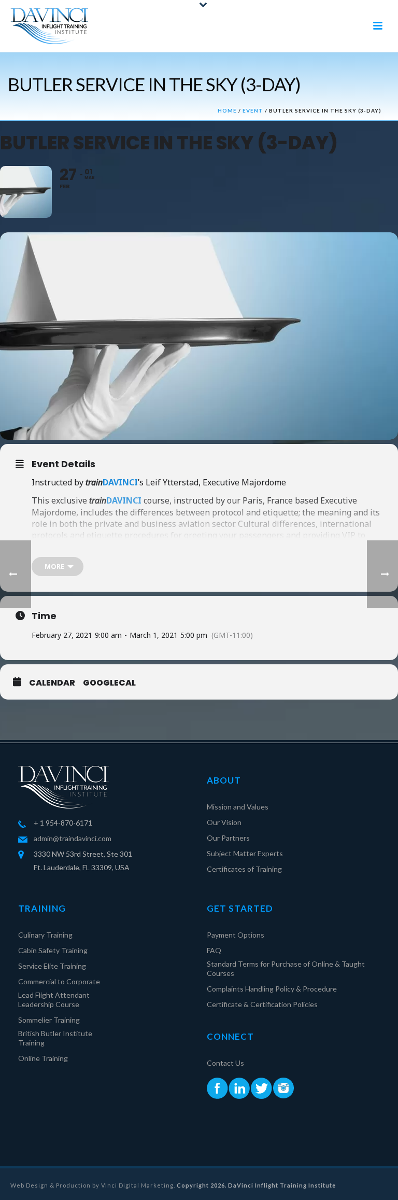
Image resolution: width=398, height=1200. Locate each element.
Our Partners (228, 837)
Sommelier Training (49, 1019)
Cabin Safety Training (53, 950)
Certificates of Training (244, 868)
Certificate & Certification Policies (262, 1004)
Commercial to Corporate (59, 981)
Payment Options (235, 934)
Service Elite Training (52, 965)
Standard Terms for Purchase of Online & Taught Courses (286, 968)
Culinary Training (45, 934)
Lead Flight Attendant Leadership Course (54, 999)
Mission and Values (237, 806)
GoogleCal (109, 683)
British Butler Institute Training (55, 1038)
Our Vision (224, 822)
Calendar (52, 683)
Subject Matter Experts (245, 853)
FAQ (214, 950)
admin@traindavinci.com (72, 838)
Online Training (43, 1058)
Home (227, 110)
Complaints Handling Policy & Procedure (272, 988)
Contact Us (225, 1062)
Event (253, 110)
